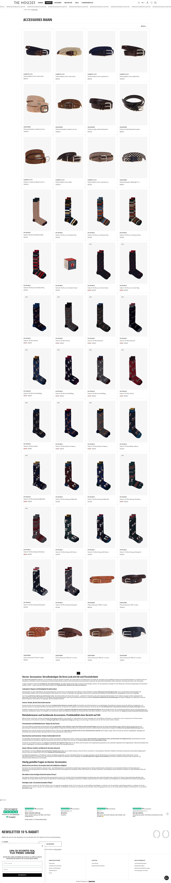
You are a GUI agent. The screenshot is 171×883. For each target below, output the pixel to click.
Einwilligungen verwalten (141, 870)
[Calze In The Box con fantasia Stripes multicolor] (69, 210)
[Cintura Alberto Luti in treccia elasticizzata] (37, 51)
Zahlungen (52, 863)
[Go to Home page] (24, 2)
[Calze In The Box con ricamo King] (133, 263)
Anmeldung (95, 863)
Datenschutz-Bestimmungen (142, 868)
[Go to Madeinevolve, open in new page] (91, 881)
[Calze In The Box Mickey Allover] (133, 421)
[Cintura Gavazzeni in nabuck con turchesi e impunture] (37, 104)
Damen (40, 2)
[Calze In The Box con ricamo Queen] (101, 263)
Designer (57, 2)
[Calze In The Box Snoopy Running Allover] (133, 527)
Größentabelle (53, 870)
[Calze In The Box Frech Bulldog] (37, 368)
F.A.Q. (50, 873)
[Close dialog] (42, 846)
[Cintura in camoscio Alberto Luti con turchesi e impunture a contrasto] (37, 157)
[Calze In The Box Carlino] (133, 369)
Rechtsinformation (139, 865)
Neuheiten (68, 2)
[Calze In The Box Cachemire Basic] (37, 210)
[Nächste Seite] (92, 673)
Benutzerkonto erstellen (98, 865)
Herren (48, 2)
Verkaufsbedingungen (140, 863)
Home (25, 9)
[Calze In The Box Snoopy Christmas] (133, 474)
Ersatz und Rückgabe (54, 868)
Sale (77, 2)
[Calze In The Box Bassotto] (101, 316)
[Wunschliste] (151, 3)
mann (29, 9)
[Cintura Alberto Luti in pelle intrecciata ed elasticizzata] (133, 51)
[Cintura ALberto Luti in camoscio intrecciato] (101, 51)
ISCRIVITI (22, 875)
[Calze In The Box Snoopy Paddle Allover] (69, 474)
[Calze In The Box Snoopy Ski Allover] (69, 527)
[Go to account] (147, 2)
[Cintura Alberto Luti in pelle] (69, 157)
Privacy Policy (57, 849)
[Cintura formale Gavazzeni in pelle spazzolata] (133, 104)
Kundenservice (87, 2)
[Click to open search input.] (139, 2)
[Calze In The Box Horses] (37, 315)
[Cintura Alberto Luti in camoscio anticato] (101, 157)
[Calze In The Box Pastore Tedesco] (69, 421)
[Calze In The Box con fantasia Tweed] (69, 263)
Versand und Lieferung (55, 865)
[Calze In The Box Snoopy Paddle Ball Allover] (37, 474)
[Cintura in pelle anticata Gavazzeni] (101, 104)
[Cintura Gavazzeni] (133, 157)
